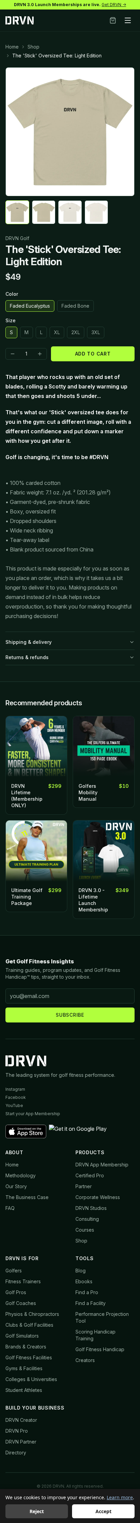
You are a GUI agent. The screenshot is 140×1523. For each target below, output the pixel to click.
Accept (103, 1511)
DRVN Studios (91, 1208)
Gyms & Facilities (23, 1368)
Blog (80, 1270)
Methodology (20, 1175)
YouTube (14, 1105)
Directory (15, 1452)
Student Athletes (23, 1390)
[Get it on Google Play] (78, 1131)
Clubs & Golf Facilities (29, 1325)
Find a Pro (86, 1292)
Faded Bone (75, 306)
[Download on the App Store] (25, 1131)
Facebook (15, 1097)
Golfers (13, 1270)
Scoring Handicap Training (95, 1335)
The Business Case (27, 1197)
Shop (33, 47)
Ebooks (83, 1281)
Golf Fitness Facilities (28, 1357)
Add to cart (93, 354)
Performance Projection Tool (102, 1317)
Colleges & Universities (31, 1379)
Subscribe (70, 1015)
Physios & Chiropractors (32, 1314)
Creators (85, 1360)
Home (12, 47)
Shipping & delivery (28, 642)
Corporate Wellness (97, 1197)
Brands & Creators (25, 1346)
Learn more (120, 1497)
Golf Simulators (22, 1336)
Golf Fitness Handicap (99, 1349)
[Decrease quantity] (12, 353)
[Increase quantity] (40, 353)
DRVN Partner (20, 1442)
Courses (84, 1230)
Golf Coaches (20, 1303)
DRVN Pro (16, 1431)
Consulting (87, 1219)
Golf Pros (15, 1292)
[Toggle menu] (128, 20)
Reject (37, 1511)
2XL (75, 332)
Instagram (15, 1089)
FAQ (10, 1208)
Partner (83, 1186)
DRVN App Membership (101, 1164)
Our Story (16, 1186)
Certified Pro (89, 1175)
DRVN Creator (21, 1420)
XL (57, 332)
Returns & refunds (27, 657)
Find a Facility (90, 1303)
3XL (95, 332)
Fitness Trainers (23, 1281)
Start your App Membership (32, 1113)
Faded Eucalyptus (30, 306)
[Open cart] (113, 20)
